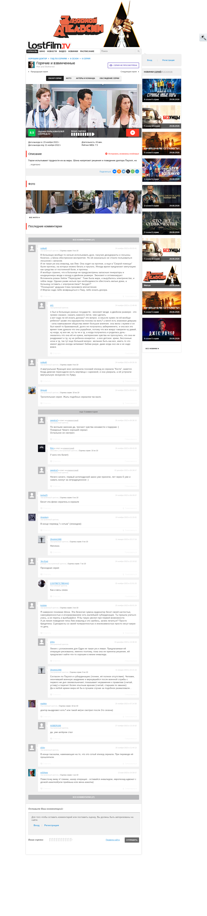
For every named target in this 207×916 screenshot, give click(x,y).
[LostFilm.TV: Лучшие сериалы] (51, 45)
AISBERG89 (55, 726)
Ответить (47, 296)
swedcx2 (54, 420)
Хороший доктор (37, 59)
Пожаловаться (131, 296)
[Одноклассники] (119, 171)
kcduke (43, 605)
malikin (43, 703)
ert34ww (44, 772)
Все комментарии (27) (84, 240)
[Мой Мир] (137, 171)
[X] (128, 171)
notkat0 (43, 248)
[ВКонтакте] (114, 171)
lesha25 (44, 495)
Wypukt (43, 390)
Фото (68, 78)
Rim (52, 448)
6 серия (86, 59)
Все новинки (151, 348)
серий (157, 72)
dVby (52, 642)
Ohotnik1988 (55, 539)
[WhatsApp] (133, 171)
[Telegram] (123, 171)
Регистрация (51, 825)
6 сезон (74, 59)
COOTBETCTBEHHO (59, 583)
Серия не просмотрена (125, 65)
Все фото (33, 217)
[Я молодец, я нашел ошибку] (191, 37)
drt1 (52, 305)
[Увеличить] (37, 202)
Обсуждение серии (109, 78)
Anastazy (44, 517)
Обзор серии (54, 78)
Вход (36, 825)
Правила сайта (113, 840)
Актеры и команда (85, 78)
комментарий (72, 420)
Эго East (44, 561)
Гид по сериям (58, 59)
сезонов (168, 72)
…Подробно (34, 165)
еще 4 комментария (88, 412)
